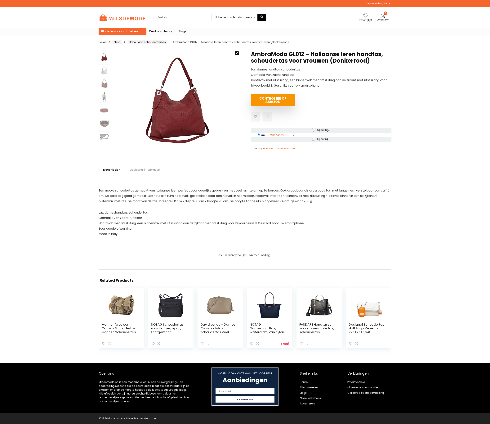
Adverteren (307, 403)
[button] (237, 53)
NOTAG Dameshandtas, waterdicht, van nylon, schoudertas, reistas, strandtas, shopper (267, 332)
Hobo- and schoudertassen (147, 42)
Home (103, 42)
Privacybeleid (356, 382)
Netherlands (275, 135)
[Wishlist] (365, 16)
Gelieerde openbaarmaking (365, 393)
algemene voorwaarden (363, 387)
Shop (117, 42)
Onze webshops (310, 398)
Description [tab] (111, 170)
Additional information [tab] (145, 170)
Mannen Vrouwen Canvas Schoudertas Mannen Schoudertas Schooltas (119, 330)
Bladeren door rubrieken (119, 31)
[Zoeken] (261, 17)
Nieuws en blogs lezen (378, 3)
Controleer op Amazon (273, 100)
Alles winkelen (309, 387)
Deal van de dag (161, 31)
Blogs (182, 31)
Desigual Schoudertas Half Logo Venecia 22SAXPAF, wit (366, 328)
